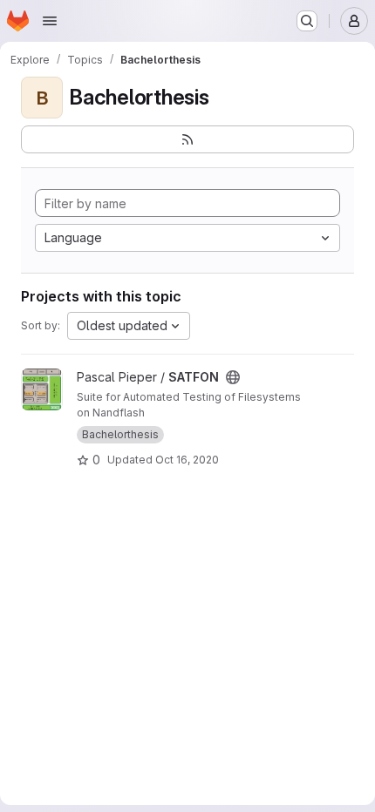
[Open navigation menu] (50, 21)
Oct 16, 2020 (187, 459)
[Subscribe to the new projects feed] (187, 139)
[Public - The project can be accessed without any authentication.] (233, 377)
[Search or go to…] (307, 20)
